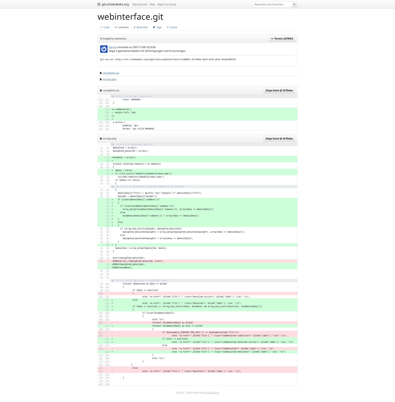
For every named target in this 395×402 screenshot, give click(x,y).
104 (101, 319)
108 (101, 335)
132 (101, 99)
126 (107, 342)
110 (101, 348)
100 (101, 293)
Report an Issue (167, 4)
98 (101, 287)
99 (101, 290)
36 (107, 206)
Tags (159, 27)
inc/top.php (109, 79)
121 (107, 316)
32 (107, 193)
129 (107, 355)
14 (101, 154)
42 (107, 225)
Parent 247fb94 (283, 38)
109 (101, 345)
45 (107, 235)
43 (107, 228)
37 (107, 209)
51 (107, 254)
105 (101, 322)
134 (101, 106)
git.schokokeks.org (115, 4)
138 (107, 119)
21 (107, 177)
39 (107, 215)
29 (101, 196)
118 (107, 306)
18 (107, 167)
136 (107, 112)
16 (107, 160)
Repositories (140, 4)
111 (101, 355)
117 (107, 303)
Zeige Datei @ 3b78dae (279, 90)
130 (107, 358)
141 (107, 128)
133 (101, 103)
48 (107, 245)
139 (107, 122)
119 (107, 309)
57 (107, 277)
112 (107, 283)
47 (107, 241)
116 (107, 300)
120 (107, 313)
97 (101, 283)
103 (101, 316)
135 (107, 109)
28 (101, 193)
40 (107, 219)
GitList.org (213, 392)
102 (101, 313)
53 (107, 264)
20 (107, 173)
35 (107, 202)
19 (107, 170)
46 (107, 238)
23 (107, 183)
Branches (142, 27)
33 (107, 196)
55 (107, 270)
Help (152, 4)
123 (107, 326)
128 (107, 351)
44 (107, 232)
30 (101, 228)
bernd (112, 47)
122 (107, 319)
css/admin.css (111, 73)
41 (107, 222)
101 (101, 296)
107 (101, 332)
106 (101, 329)
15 (107, 157)
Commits (123, 27)
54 (107, 267)
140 (107, 125)
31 (107, 190)
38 (107, 212)
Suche (173, 27)
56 (107, 274)
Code (106, 27)
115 (107, 296)
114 (107, 290)
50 (107, 251)
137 (107, 115)
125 (107, 339)
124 (107, 329)
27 (101, 190)
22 (107, 180)
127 (107, 345)
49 (107, 248)
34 (107, 199)
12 (101, 147)
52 (107, 258)
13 (101, 151)
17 (107, 164)
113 (107, 287)
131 (107, 361)
